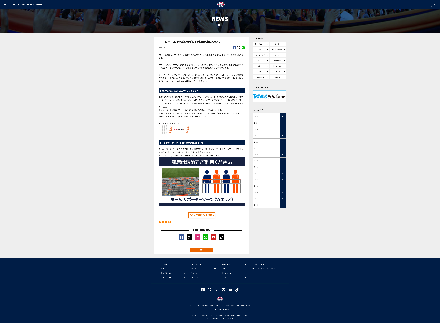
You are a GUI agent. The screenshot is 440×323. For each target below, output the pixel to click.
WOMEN (277, 77)
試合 (260, 49)
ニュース (164, 264)
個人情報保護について (208, 305)
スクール (260, 66)
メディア (277, 71)
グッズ (277, 55)
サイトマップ (225, 305)
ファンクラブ (260, 55)
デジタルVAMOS (258, 264)
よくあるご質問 (235, 305)
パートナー (260, 71)
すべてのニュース (260, 44)
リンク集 (218, 305)
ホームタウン (277, 66)
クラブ (260, 60)
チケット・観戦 (277, 49)
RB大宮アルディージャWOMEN (263, 268)
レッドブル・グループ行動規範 (220, 310)
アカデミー (277, 60)
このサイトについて (195, 305)
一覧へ (201, 250)
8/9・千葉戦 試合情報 (201, 215)
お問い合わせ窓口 (246, 305)
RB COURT (260, 77)
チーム (277, 44)
